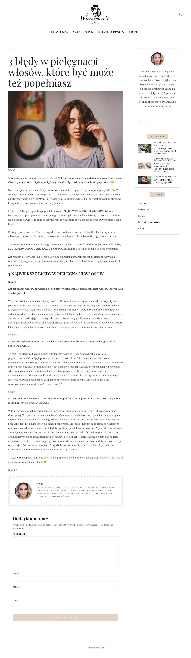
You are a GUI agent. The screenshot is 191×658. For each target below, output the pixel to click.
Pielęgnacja (143, 209)
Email (16, 587)
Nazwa (17, 573)
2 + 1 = (15, 601)
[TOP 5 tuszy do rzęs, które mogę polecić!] (146, 180)
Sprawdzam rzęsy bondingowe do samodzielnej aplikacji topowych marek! (164, 167)
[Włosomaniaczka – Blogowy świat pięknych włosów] (95, 14)
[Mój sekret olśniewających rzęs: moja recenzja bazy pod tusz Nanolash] (146, 148)
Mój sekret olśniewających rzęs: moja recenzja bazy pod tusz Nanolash (165, 149)
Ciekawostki (160, 159)
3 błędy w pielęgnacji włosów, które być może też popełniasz (61, 71)
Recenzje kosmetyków (111, 32)
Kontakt (134, 32)
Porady (89, 32)
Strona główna (59, 32)
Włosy (76, 32)
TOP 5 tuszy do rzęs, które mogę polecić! (163, 181)
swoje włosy (49, 177)
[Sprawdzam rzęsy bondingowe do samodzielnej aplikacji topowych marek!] (146, 165)
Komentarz (19, 534)
